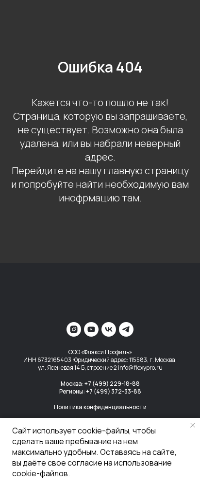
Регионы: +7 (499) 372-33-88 (100, 391)
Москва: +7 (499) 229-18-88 (100, 383)
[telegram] (126, 329)
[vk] (108, 329)
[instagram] (74, 329)
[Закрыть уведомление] (193, 425)
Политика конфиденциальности (100, 407)
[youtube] (91, 329)
